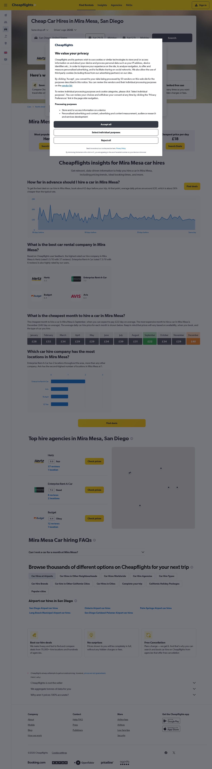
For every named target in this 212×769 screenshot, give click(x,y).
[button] (106, 124)
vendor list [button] (67, 85)
